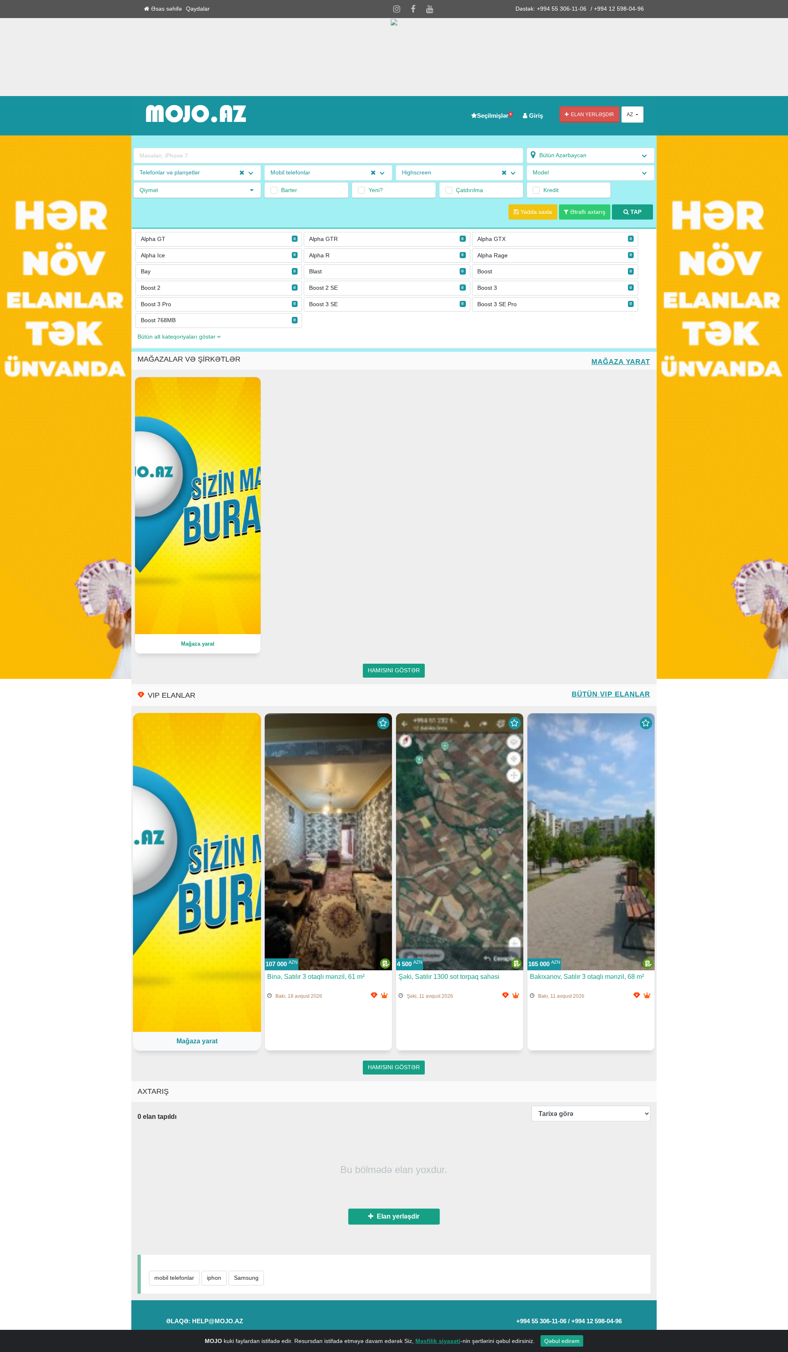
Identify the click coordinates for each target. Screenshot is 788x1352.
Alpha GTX (554, 239)
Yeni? (376, 190)
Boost (554, 271)
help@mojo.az (217, 1321)
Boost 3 (554, 288)
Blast (386, 271)
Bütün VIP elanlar (611, 694)
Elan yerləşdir (591, 114)
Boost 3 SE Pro (554, 304)
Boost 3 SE (386, 304)
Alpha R (386, 255)
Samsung (246, 1278)
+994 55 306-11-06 (541, 1321)
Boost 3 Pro (218, 304)
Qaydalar (198, 9)
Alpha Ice (218, 255)
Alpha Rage (554, 255)
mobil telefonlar (174, 1278)
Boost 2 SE (386, 288)
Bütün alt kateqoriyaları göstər (177, 337)
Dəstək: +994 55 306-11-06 (550, 9)
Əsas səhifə (165, 9)
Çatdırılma (469, 190)
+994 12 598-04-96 (596, 1321)
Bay (218, 271)
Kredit (551, 190)
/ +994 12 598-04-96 (617, 9)
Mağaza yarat (620, 362)
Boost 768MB (218, 320)
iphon (214, 1278)
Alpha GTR (386, 239)
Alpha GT (218, 239)
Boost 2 (218, 288)
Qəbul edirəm (562, 1341)
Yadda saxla (535, 212)
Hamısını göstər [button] (394, 670)
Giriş (535, 115)
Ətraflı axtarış (586, 212)
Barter (289, 190)
